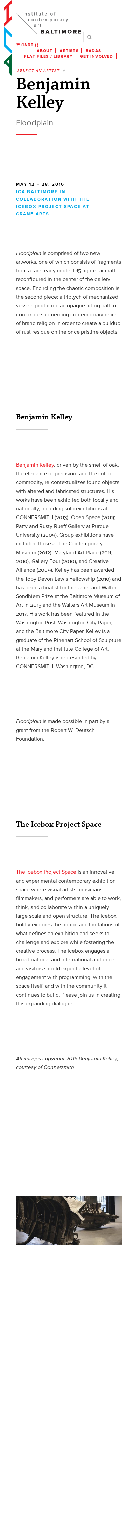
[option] (69, 1220)
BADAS (93, 50)
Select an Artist (38, 71)
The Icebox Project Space (46, 872)
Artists (69, 50)
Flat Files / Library (48, 56)
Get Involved (96, 56)
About (44, 50)
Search (89, 37)
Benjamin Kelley (35, 465)
